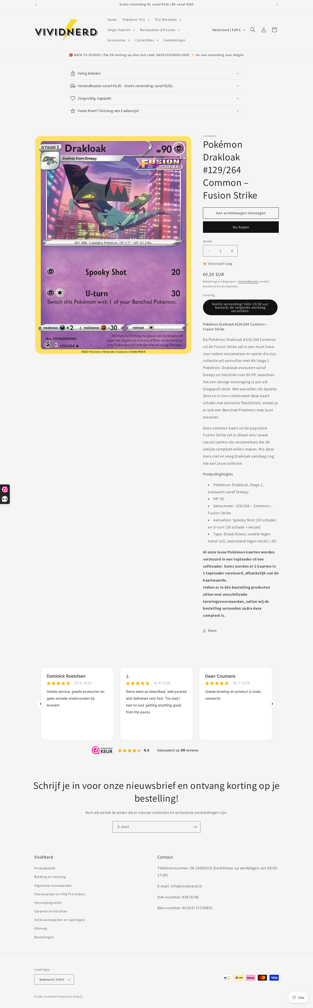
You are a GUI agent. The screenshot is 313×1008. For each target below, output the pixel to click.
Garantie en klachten (50, 911)
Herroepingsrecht (48, 902)
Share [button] (212, 630)
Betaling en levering (50, 877)
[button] (136, 19)
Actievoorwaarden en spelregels (59, 920)
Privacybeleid (44, 868)
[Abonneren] (195, 827)
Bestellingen (44, 937)
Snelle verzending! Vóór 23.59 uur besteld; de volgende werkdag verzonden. (240, 307)
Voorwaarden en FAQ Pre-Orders (59, 894)
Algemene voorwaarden (53, 885)
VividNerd (50, 996)
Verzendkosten (248, 281)
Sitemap (40, 928)
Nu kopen (241, 227)
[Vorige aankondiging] (36, 4)
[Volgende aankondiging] (277, 4)
